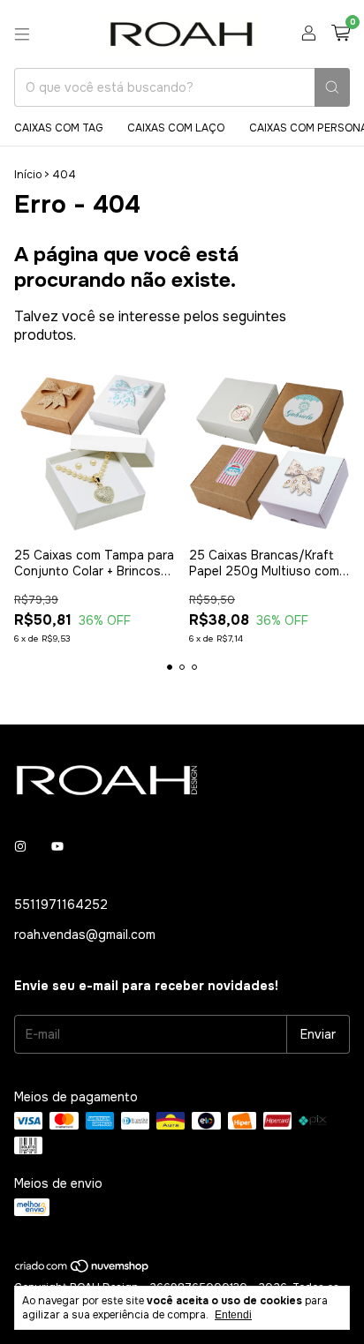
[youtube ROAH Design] (57, 846)
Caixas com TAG (58, 128)
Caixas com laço (175, 128)
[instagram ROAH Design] (20, 846)
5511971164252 (61, 904)
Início (28, 175)
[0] (340, 34)
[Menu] (22, 34)
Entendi (233, 1315)
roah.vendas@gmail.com (84, 934)
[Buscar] (332, 87)
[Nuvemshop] (82, 1270)
